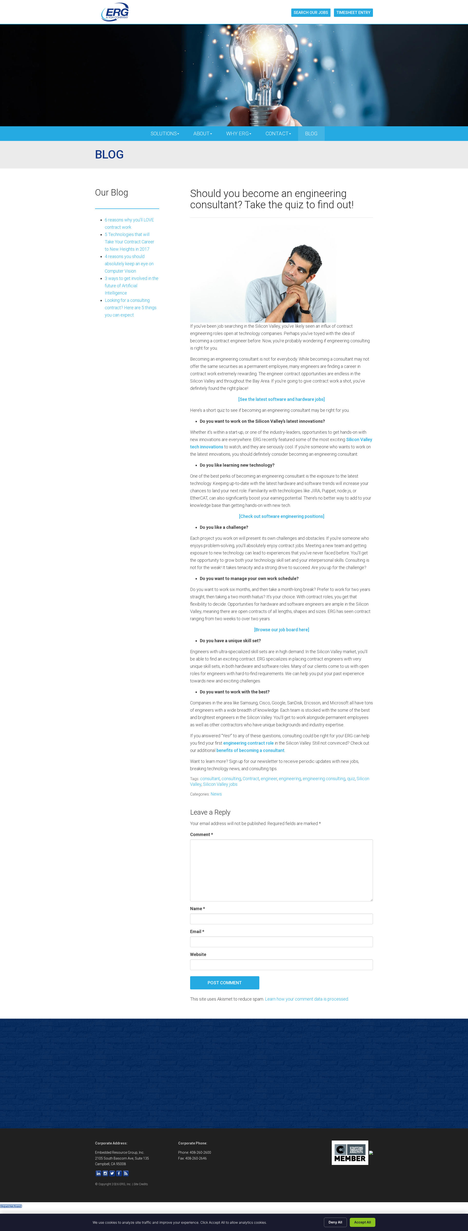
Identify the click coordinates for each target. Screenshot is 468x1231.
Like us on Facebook (119, 1173)
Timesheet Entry (353, 12)
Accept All (362, 1222)
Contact (277, 134)
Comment (201, 834)
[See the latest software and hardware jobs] (281, 399)
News (216, 794)
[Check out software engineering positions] (281, 516)
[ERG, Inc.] (115, 12)
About (201, 134)
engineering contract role (248, 743)
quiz (351, 778)
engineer (269, 778)
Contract (251, 778)
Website (198, 954)
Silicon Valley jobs (220, 784)
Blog (311, 134)
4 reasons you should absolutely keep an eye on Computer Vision (129, 264)
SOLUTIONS (164, 134)
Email (197, 931)
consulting (231, 778)
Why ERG (237, 134)
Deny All (335, 1222)
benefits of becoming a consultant (250, 750)
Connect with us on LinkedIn (98, 1173)
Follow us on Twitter (112, 1173)
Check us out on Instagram (105, 1173)
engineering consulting (324, 778)
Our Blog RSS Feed (126, 1173)
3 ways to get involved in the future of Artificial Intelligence (131, 285)
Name (197, 908)
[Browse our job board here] (281, 629)
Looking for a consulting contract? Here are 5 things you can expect (130, 307)
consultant (210, 778)
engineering (290, 778)
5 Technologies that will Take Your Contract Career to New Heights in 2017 (129, 242)
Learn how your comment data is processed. (307, 999)
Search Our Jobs (311, 12)
